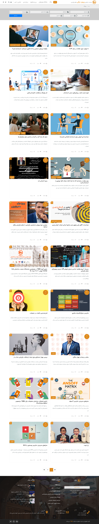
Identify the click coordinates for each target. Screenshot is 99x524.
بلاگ (50, 2)
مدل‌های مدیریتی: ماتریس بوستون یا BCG (35, 445)
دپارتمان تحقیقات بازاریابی (54, 500)
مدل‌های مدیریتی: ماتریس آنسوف (79, 401)
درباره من (25, 2)
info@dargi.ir (61, 513)
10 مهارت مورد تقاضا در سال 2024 (79, 49)
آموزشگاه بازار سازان (56, 488)
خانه (55, 2)
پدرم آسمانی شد (42, 181)
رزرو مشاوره (33, 2)
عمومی (53, 89)
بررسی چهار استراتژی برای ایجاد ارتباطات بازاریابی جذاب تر (30, 357)
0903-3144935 (82, 515)
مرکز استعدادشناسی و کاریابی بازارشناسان (51, 494)
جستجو (15, 15)
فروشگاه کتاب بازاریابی (55, 497)
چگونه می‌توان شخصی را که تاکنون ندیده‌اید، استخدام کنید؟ (29, 49)
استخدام (54, 45)
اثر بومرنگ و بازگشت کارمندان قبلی (37, 93)
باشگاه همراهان (43, 2)
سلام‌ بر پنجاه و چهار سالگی (81, 357)
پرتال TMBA (57, 485)
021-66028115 (82, 513)
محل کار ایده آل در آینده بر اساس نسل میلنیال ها (32, 137)
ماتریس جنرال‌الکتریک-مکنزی (80, 313)
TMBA (75, 480)
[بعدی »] (44, 470)
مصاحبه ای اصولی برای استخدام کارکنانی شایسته (74, 137)
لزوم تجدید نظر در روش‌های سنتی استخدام (76, 93)
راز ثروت (86, 445)
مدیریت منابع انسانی (15, 45)
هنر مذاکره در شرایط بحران (23, 485)
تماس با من (17, 2)
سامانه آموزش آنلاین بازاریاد (54, 503)
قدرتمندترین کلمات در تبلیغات (38, 313)
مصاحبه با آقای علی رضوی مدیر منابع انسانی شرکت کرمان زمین (70, 225)
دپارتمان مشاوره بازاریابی (54, 491)
